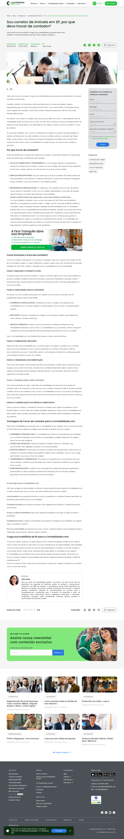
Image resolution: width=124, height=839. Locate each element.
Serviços (34, 3)
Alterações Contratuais (16, 788)
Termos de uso (13, 820)
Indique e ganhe (41, 806)
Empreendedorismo (96, 164)
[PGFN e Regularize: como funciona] (24, 722)
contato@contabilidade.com (97, 829)
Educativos (67, 782)
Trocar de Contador (15, 777)
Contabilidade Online (55, 3)
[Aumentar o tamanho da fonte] (11, 89)
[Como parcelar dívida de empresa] (62, 722)
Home (9, 16)
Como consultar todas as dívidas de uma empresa (60, 702)
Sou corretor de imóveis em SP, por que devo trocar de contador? (66, 16)
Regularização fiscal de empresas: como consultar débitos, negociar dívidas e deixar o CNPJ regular (22, 703)
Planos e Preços (41, 774)
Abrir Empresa (13, 774)
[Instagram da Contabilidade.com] (102, 812)
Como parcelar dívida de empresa (59, 738)
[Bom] (29, 610)
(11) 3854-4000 (111, 829)
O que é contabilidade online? (46, 787)
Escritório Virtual (14, 800)
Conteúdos (70, 3)
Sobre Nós (81, 3)
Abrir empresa (111, 3)
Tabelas (66, 777)
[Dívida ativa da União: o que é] (99, 685)
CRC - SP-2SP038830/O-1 (99, 789)
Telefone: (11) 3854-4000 (99, 784)
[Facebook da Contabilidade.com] (114, 812)
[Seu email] (31, 652)
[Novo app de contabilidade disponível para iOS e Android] (96, 775)
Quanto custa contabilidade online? (45, 777)
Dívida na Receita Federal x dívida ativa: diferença (97, 739)
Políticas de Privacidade (31, 820)
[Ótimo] (32, 610)
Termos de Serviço (51, 820)
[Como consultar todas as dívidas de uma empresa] (62, 685)
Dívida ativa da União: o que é (95, 701)
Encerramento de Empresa (17, 785)
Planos (42, 3)
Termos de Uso (109, 136)
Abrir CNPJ (93, 171)
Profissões (39, 789)
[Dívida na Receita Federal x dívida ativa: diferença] (99, 722)
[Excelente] (34, 610)
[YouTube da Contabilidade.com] (110, 812)
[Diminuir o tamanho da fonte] (8, 89)
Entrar (100, 3)
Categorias (21, 16)
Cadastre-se (58, 652)
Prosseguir (59, 831)
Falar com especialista (43, 803)
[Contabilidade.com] (16, 3)
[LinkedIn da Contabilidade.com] (106, 812)
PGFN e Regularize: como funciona (23, 738)
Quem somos (40, 800)
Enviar (103, 144)
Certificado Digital (15, 782)
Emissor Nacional (14, 797)
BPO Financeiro (14, 791)
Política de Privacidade (100, 138)
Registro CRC (68, 820)
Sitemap (81, 820)
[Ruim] (24, 610)
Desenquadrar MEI (15, 779)
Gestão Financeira (96, 167)
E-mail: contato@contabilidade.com (103, 786)
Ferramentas (68, 779)
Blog (14, 16)
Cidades (39, 792)
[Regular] (27, 610)
